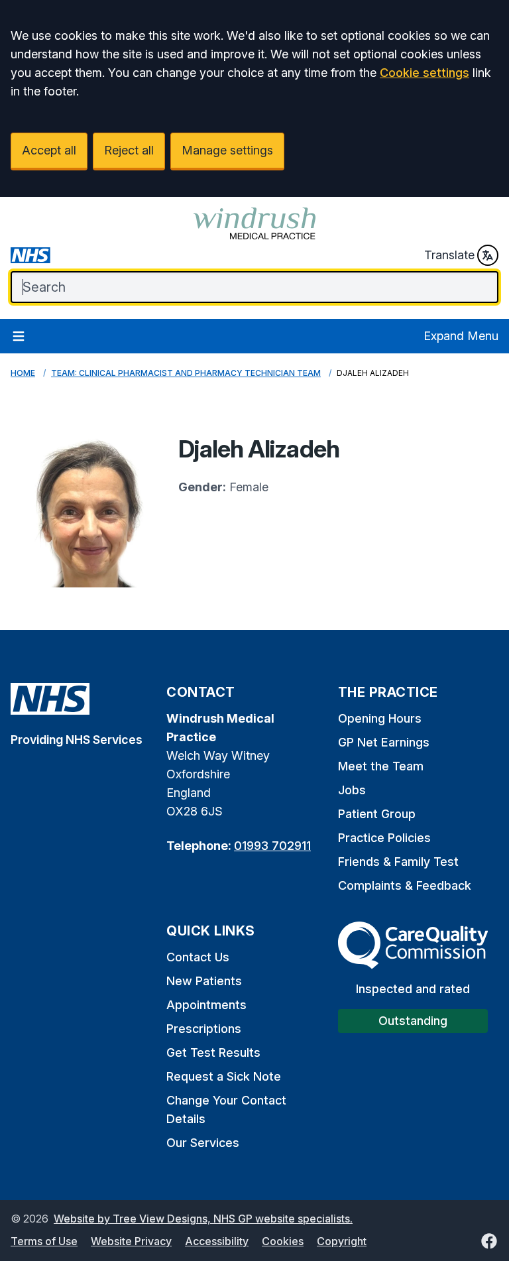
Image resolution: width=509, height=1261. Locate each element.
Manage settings (227, 150)
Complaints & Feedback (404, 885)
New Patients (204, 981)
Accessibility (217, 1241)
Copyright (342, 1241)
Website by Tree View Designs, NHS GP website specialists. (203, 1218)
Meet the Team (381, 766)
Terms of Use (44, 1241)
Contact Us (197, 957)
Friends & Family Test (398, 862)
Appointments (206, 1005)
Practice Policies (384, 838)
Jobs (352, 790)
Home (23, 373)
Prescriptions (203, 1029)
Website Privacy (131, 1241)
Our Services (202, 1143)
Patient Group (377, 814)
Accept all (49, 150)
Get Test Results (213, 1052)
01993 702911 (272, 846)
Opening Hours (380, 718)
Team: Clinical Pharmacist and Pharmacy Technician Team (186, 373)
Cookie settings (424, 73)
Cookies (283, 1241)
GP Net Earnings (383, 742)
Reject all (129, 150)
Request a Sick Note (223, 1076)
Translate (449, 255)
